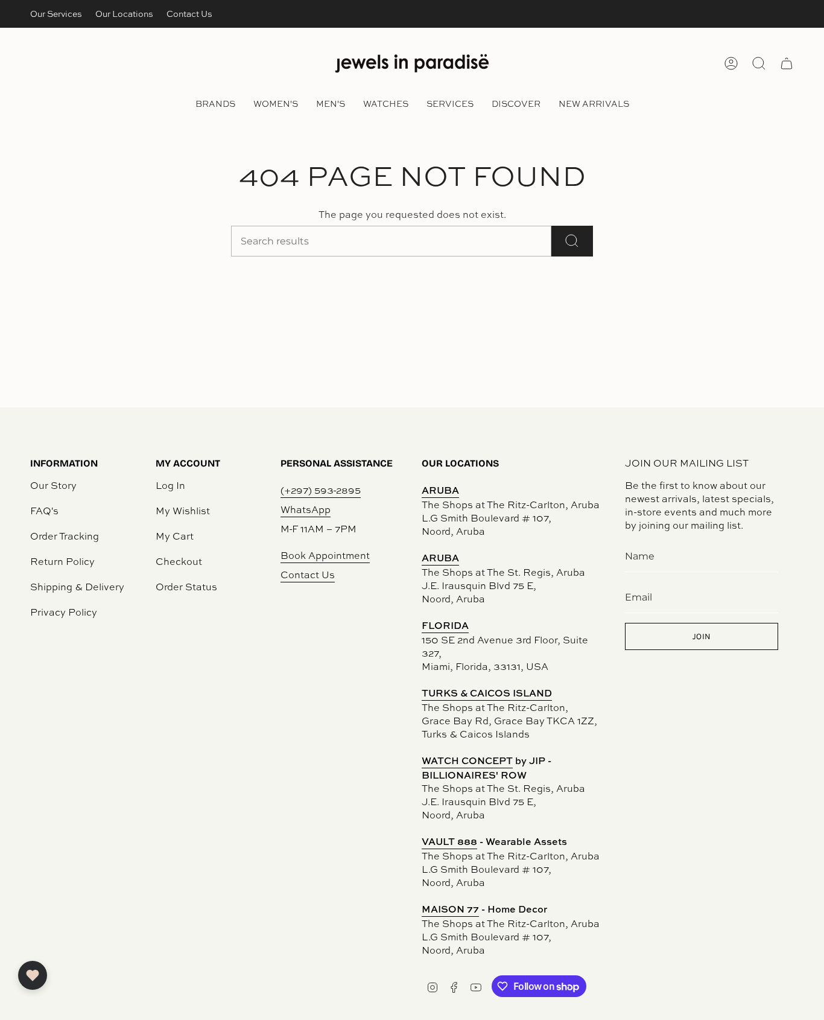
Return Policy (62, 561)
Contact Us (189, 13)
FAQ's (44, 510)
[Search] (572, 241)
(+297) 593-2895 (320, 490)
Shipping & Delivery (77, 586)
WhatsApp (305, 509)
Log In (170, 485)
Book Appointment (325, 555)
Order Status (186, 586)
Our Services (56, 13)
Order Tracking (64, 536)
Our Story (53, 485)
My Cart (175, 536)
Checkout (179, 561)
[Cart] (786, 63)
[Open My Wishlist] (32, 975)
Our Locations (124, 13)
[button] (215, 105)
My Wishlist (183, 510)
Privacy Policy (63, 612)
